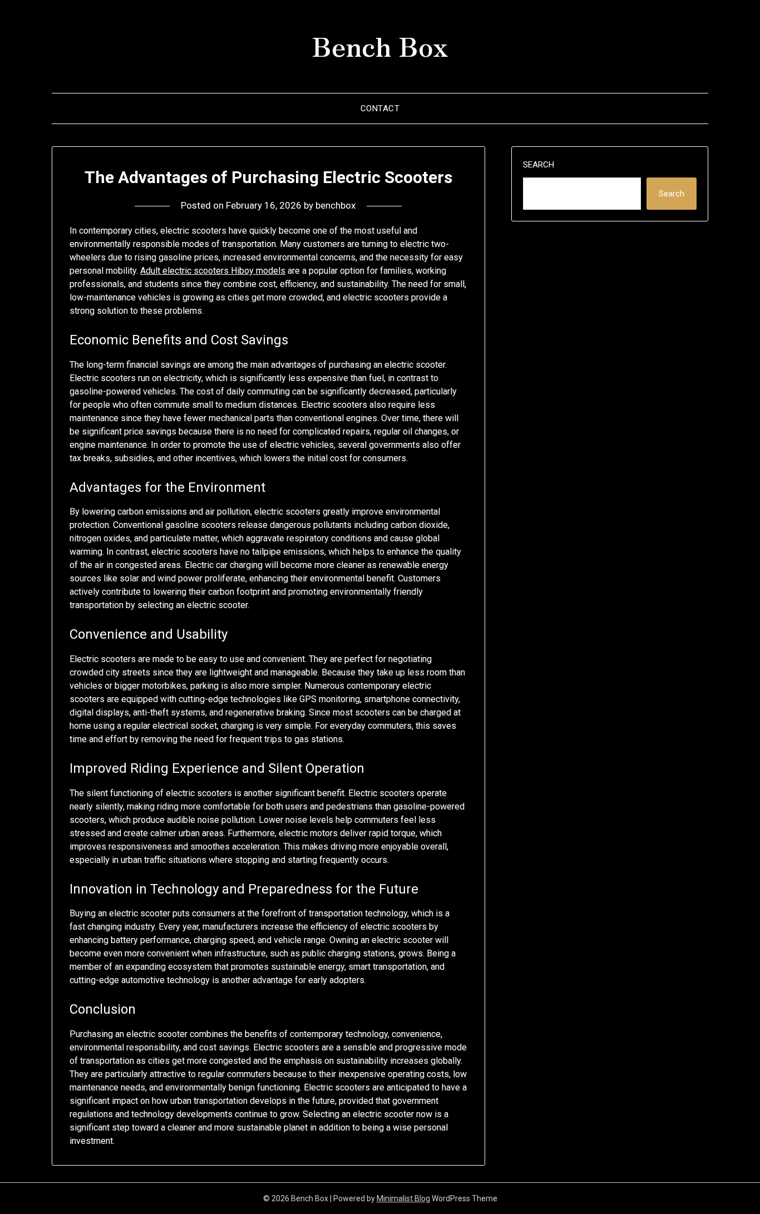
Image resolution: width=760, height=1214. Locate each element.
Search (538, 165)
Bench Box (380, 45)
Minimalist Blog (403, 1198)
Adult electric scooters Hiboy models (212, 270)
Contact (380, 108)
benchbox (335, 205)
